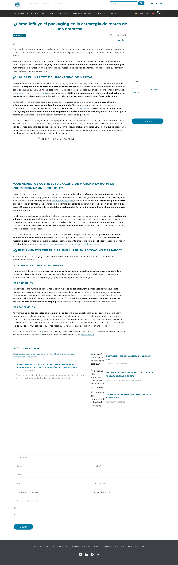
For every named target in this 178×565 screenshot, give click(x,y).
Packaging (19, 35)
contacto (49, 546)
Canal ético (62, 546)
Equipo (45, 3)
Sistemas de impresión (82, 13)
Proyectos (100, 13)
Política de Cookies (123, 546)
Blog (112, 13)
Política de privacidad (46, 508)
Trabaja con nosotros (80, 546)
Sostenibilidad (18, 13)
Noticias (34, 3)
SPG (28, 13)
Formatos (50, 13)
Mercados (63, 13)
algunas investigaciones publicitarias (30, 93)
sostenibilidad (87, 335)
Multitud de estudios (62, 201)
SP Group (38, 331)
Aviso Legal (140, 546)
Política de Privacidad (102, 546)
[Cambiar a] (136, 13)
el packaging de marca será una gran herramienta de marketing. (69, 244)
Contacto (58, 3)
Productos (39, 13)
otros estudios (82, 108)
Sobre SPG (37, 546)
